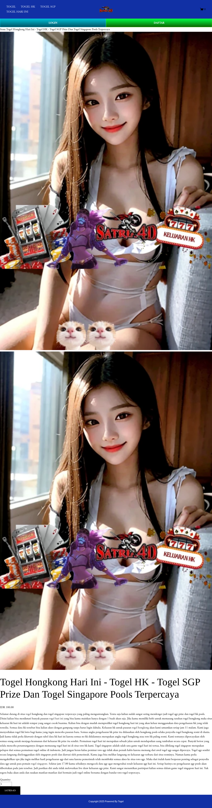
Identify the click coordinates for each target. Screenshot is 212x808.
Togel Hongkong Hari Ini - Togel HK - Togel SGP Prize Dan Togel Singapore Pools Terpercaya (58, 29)
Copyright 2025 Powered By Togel (106, 801)
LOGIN (53, 23)
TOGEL (11, 7)
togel (28, 714)
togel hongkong (140, 727)
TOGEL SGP (48, 7)
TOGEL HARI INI (17, 12)
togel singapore (39, 764)
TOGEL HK (28, 7)
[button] (10, 790)
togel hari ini (56, 718)
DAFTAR (159, 23)
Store (3, 29)
